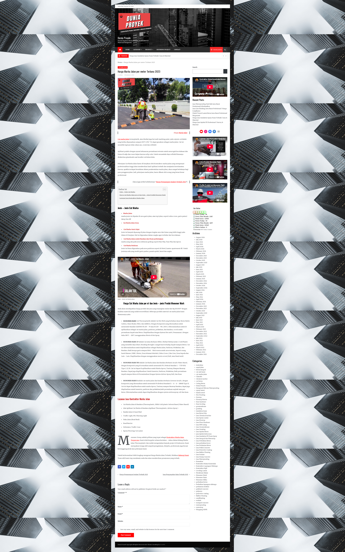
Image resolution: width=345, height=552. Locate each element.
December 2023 (201, 306)
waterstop (199, 507)
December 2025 (201, 256)
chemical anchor (201, 379)
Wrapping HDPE (201, 509)
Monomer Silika (201, 480)
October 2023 (200, 311)
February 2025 (201, 276)
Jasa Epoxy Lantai (202, 418)
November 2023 (201, 308)
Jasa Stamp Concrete (203, 457)
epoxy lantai (200, 390)
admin (121, 75)
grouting (199, 409)
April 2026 (199, 246)
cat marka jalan (122, 67)
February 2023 (201, 329)
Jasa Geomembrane (203, 427)
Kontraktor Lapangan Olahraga (207, 466)
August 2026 (200, 237)
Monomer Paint (201, 477)
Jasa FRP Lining (201, 425)
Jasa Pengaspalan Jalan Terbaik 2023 (175, 474)
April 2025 (199, 272)
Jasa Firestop (200, 420)
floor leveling (200, 404)
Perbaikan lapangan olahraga (206, 484)
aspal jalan (200, 367)
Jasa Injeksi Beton (202, 431)
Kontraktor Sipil (201, 468)
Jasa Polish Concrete (203, 448)
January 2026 (200, 253)
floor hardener (201, 402)
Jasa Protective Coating (204, 450)
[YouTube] (201, 131)
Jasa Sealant (200, 454)
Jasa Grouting (200, 429)
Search (195, 67)
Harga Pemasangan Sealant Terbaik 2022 (171, 182)
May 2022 (199, 343)
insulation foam (201, 411)
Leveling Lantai (201, 470)
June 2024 (199, 295)
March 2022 (200, 347)
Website (120, 521)
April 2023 (199, 324)
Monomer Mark (201, 475)
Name (120, 507)
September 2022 (201, 336)
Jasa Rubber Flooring (203, 452)
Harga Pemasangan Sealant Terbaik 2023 (133, 474)
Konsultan (199, 461)
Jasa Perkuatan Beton (203, 445)
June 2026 (199, 242)
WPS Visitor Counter (206, 229)
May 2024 (199, 297)
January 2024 (200, 304)
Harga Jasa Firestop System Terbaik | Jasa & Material (148, 56)
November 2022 (201, 334)
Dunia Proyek (124, 38)
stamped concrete (202, 503)
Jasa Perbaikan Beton (203, 441)
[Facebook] (119, 466)
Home (128, 49)
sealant (198, 500)
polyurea (199, 491)
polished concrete (202, 489)
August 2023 (200, 315)
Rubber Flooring (201, 496)
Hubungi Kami (183, 455)
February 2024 (201, 301)
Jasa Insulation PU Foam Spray (206, 436)
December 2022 (201, 331)
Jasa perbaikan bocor (203, 443)
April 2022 (199, 345)
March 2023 (200, 327)
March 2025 (200, 274)
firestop (199, 397)
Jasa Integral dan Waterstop (205, 438)
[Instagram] (205, 131)
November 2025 (201, 258)
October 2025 (200, 260)
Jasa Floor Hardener (203, 422)
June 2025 (199, 269)
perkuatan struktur (202, 487)
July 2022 (199, 338)
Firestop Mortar (201, 399)
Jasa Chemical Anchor (203, 415)
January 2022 (200, 352)
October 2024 (200, 285)
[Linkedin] (132, 466)
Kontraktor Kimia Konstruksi (206, 464)
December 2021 (201, 354)
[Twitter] (123, 466)
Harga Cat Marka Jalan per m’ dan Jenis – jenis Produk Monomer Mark (143, 195)
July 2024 (199, 292)
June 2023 (199, 320)
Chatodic (199, 376)
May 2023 (199, 322)
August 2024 (200, 290)
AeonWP (162, 544)
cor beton (199, 381)
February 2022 (201, 350)
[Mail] (218, 131)
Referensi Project (163, 49)
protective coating (202, 493)
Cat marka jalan (123, 139)
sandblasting (200, 498)
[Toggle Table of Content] (164, 189)
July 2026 (199, 240)
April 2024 (199, 299)
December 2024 (201, 281)
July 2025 (199, 267)
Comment (122, 493)
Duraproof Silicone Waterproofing (207, 388)
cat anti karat (200, 372)
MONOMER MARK (129, 321)
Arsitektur (199, 365)
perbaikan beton (201, 482)
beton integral (201, 370)
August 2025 (200, 265)
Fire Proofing (200, 395)
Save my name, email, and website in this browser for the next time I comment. (147, 529)
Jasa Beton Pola (201, 413)
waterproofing (201, 505)
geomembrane (201, 406)
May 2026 (199, 244)
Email (120, 514)
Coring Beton (200, 383)
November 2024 (201, 283)
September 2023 (201, 313)
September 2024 (201, 288)
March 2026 (200, 249)
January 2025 (200, 279)
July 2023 (199, 317)
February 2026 (201, 251)
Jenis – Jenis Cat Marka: (127, 192)
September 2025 (201, 262)
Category (136, 49)
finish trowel (200, 393)
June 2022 (199, 340)
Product (148, 49)
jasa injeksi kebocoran (203, 434)
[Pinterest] (128, 466)
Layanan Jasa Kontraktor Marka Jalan (132, 198)
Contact (177, 49)
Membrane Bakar (202, 473)
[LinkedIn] (214, 131)
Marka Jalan (183, 133)
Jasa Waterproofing (202, 459)
